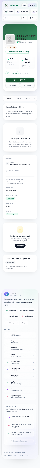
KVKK (26, 455)
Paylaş (29, 85)
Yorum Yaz (13, 73)
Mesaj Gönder (21, 80)
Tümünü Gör (10, 262)
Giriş (24, 5)
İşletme (27, 98)
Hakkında (9, 98)
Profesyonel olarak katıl (20, 441)
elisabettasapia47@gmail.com (20, 164)
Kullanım (15, 455)
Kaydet (13, 85)
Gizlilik (21, 455)
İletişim (10, 455)
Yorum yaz (20, 246)
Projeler (18, 98)
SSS (5, 455)
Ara (24, 18)
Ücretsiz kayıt (11, 323)
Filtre (33, 18)
